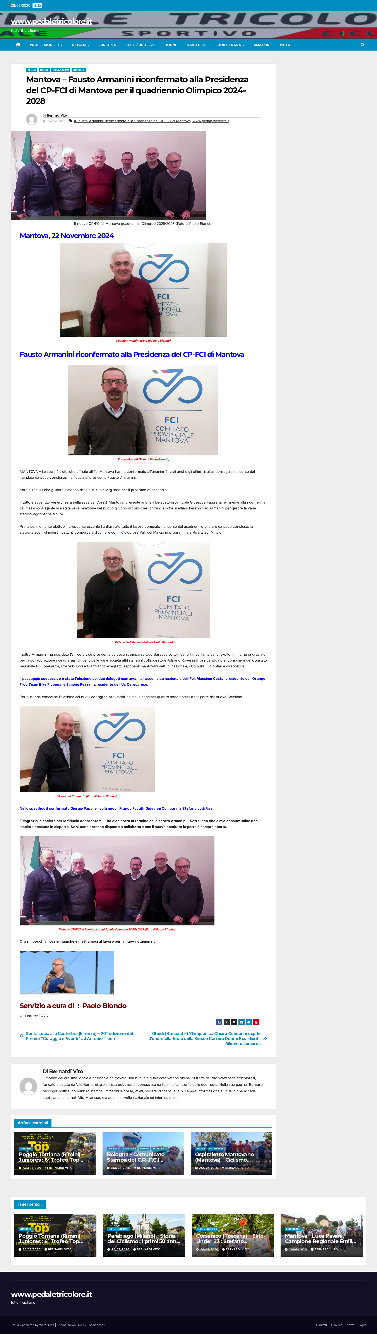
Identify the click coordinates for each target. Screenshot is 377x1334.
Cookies (336, 1325)
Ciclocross (128, 1148)
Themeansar (95, 1325)
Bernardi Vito (57, 115)
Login (362, 1325)
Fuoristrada (229, 45)
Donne (171, 45)
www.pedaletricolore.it (51, 21)
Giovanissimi (61, 70)
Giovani (79, 45)
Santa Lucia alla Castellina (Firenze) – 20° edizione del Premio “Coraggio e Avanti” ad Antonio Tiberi (79, 1036)
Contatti (321, 1325)
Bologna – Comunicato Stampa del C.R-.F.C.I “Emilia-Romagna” (136, 1159)
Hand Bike (196, 45)
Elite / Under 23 (118, 1229)
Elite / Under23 (140, 45)
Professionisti (45, 45)
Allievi (31, 70)
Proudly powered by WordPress (33, 1325)
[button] (362, 45)
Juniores (107, 45)
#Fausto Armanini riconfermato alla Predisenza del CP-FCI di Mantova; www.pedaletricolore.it (151, 121)
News (350, 1325)
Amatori (262, 45)
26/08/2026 (32, 1249)
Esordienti (160, 1148)
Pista (285, 45)
